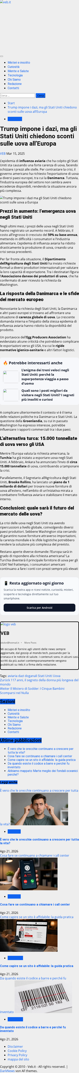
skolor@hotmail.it (10, 642)
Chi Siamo (14, 79)
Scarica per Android (39, 607)
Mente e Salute (18, 71)
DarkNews (7, 1071)
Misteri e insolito (19, 62)
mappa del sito (18, 1059)
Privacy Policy (17, 1055)
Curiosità (13, 67)
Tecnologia (15, 75)
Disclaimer (15, 1046)
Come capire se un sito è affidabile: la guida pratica (42, 760)
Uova (56, 676)
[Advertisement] (39, 28)
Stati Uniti (45, 676)
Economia (15, 119)
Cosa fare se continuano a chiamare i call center (40, 756)
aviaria (12, 676)
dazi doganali (27, 676)
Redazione (15, 84)
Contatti (13, 88)
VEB (3, 153)
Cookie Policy (17, 1051)
